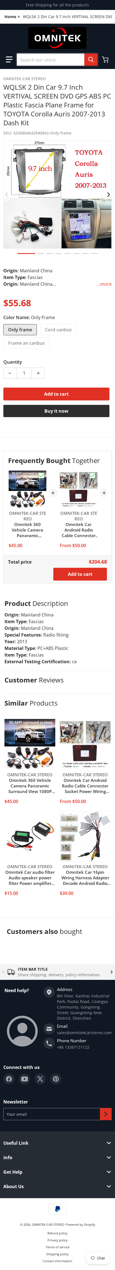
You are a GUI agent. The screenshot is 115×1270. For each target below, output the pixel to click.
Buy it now (56, 411)
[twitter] (40, 1079)
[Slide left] (7, 194)
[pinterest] (55, 1079)
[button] (9, 59)
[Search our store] (91, 59)
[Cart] (106, 59)
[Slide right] (108, 194)
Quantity (12, 362)
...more (104, 284)
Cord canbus (58, 330)
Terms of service (58, 1247)
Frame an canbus (26, 343)
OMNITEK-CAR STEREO (48, 1224)
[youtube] (24, 1079)
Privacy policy (57, 1240)
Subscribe (106, 1114)
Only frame (20, 330)
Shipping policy (57, 1254)
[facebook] (9, 1079)
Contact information (57, 1261)
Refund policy (57, 1233)
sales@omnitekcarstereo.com (84, 1032)
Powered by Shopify (80, 1224)
